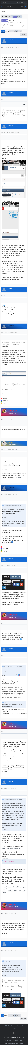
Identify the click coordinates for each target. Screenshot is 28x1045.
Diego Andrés (13, 410)
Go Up (2, 1015)
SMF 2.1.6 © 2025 (9, 1037)
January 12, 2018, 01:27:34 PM (10, 494)
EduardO (11, 325)
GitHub (14, 1029)
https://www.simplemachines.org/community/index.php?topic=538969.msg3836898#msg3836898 (14, 890)
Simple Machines (19, 1037)
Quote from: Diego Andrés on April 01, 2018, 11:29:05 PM (13, 666)
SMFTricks (17, 478)
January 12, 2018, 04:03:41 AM (11, 332)
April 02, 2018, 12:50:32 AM (10, 788)
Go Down (3, 31)
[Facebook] (6, 7)
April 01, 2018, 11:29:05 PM (10, 623)
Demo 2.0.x (19, 1026)
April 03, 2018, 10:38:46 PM (10, 950)
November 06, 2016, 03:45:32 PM (11, 132)
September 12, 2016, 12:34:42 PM (11, 99)
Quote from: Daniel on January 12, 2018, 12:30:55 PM (12, 505)
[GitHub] (12, 7)
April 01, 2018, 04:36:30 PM (10, 565)
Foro (12, 390)
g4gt (10, 288)
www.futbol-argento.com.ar (11, 848)
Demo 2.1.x (8, 1026)
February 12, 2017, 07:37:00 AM (12, 295)
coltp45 (11, 40)
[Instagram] (10, 7)
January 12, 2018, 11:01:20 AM (10, 419)
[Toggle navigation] (25, 11)
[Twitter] (8, 7)
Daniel (11, 442)
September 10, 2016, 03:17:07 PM (12, 47)
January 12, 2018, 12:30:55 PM (10, 449)
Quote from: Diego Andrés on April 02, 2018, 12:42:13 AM (13, 799)
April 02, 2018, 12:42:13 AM (10, 732)
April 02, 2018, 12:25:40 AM (10, 656)
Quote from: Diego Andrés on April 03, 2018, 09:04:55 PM (13, 961)
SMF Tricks (4, 11)
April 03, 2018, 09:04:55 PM (10, 913)
